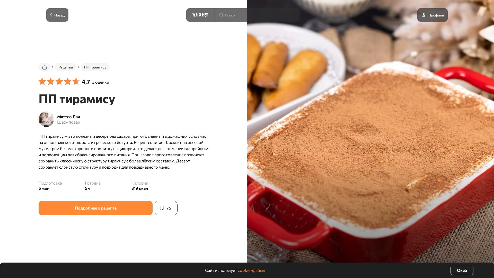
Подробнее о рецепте (96, 207)
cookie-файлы (251, 270)
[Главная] (44, 67)
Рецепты (65, 67)
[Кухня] (200, 15)
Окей (462, 270)
